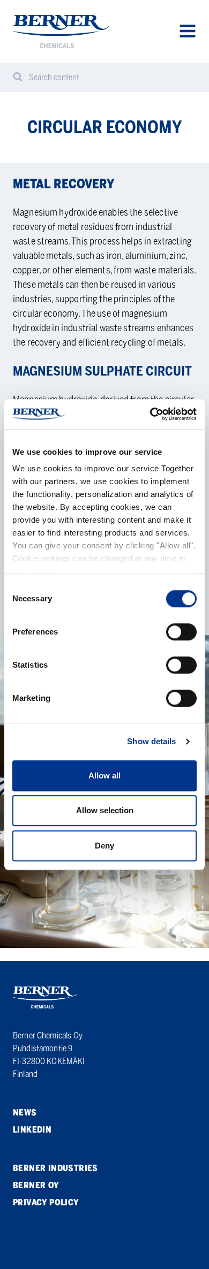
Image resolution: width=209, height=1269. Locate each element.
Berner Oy (36, 1185)
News (25, 1112)
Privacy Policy (46, 1202)
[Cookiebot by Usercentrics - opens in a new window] (150, 414)
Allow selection (104, 810)
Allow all (104, 775)
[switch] (181, 631)
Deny (104, 845)
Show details (151, 741)
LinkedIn (32, 1130)
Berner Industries (55, 1168)
